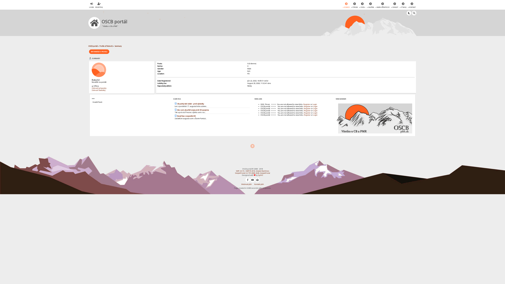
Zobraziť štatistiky (98, 90)
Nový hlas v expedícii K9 (186, 116)
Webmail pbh (246, 184)
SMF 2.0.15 (240, 171)
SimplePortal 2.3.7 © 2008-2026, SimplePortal (252, 173)
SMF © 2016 (250, 171)
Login (315, 104)
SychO (260, 175)
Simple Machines (262, 171)
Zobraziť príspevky (99, 88)
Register (306, 104)
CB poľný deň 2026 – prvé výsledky (190, 104)
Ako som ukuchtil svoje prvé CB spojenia (193, 110)
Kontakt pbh (259, 184)
